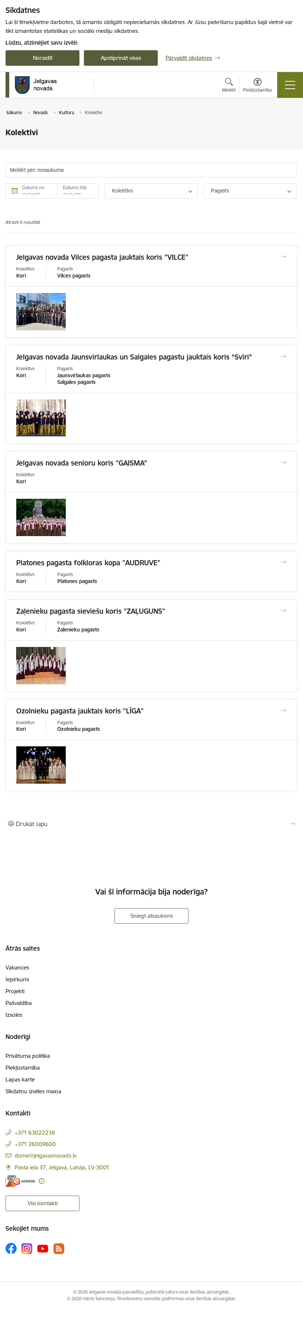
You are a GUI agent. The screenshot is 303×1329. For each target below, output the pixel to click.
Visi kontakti (43, 1203)
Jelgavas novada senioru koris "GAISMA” (81, 463)
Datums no (33, 187)
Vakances (17, 967)
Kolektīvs (122, 190)
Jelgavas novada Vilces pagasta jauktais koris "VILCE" (102, 257)
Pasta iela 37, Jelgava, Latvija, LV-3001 (62, 1167)
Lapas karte (20, 1079)
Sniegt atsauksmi (151, 915)
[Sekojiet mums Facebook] (11, 1248)
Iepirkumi (17, 979)
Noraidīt (42, 57)
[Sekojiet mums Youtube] (42, 1248)
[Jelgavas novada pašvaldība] (40, 85)
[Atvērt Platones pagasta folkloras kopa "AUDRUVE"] (283, 562)
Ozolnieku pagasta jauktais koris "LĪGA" (80, 710)
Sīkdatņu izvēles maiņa (33, 1091)
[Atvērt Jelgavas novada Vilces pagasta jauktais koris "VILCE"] (283, 257)
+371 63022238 (35, 1132)
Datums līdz (75, 187)
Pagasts (220, 190)
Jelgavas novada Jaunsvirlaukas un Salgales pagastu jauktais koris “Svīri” (134, 356)
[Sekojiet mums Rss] (58, 1248)
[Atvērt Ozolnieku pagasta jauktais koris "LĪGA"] (283, 710)
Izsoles (14, 1014)
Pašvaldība (19, 1002)
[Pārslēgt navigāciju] (290, 85)
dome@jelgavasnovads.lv (45, 1155)
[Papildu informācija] (41, 1181)
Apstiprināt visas (121, 57)
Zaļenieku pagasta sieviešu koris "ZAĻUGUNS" (90, 611)
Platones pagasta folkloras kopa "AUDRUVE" (88, 562)
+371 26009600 (35, 1144)
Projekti (15, 991)
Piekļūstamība (23, 1067)
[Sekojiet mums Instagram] (27, 1248)
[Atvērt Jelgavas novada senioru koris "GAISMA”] (283, 462)
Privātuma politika (28, 1055)
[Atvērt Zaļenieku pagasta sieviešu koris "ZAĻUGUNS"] (283, 611)
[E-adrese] (20, 1181)
